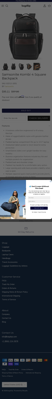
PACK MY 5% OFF (39, 208)
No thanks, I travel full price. (39, 212)
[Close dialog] (50, 181)
